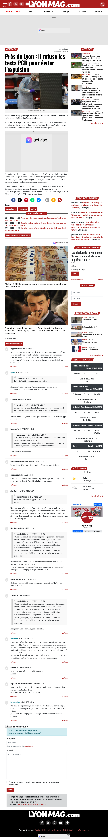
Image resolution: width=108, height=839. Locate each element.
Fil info (31, 12)
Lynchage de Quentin (90, 349)
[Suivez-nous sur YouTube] (60, 824)
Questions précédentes (77, 280)
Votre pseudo (11, 738)
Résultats (100, 280)
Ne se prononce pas (79, 269)
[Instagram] (21, 4)
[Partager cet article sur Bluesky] (39, 200)
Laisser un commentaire (14, 343)
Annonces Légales (48, 12)
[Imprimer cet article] (47, 200)
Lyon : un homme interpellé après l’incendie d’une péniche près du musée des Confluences (92, 116)
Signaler (66, 367)
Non (74, 266)
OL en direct (86, 54)
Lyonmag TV (98, 12)
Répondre (14, 367)
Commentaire (11, 750)
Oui (74, 262)
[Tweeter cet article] (20, 200)
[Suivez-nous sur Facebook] (87, 518)
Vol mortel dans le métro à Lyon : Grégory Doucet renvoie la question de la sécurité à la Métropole (87, 237)
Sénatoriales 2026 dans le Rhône (92, 335)
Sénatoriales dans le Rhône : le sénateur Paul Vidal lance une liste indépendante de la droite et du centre (92, 92)
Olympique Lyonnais (89, 341)
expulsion (11, 209)
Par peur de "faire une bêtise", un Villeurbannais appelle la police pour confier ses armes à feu (92, 105)
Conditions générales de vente (79, 830)
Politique (66, 12)
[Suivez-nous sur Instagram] (54, 824)
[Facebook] (9, 4)
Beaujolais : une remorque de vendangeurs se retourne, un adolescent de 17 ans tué (92, 68)
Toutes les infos (96, 123)
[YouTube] (27, 4)
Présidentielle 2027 (89, 327)
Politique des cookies (54, 830)
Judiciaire (11, 49)
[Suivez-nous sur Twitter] (48, 824)
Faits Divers (82, 12)
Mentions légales (40, 830)
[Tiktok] (33, 4)
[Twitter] (15, 4)
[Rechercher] (102, 4)
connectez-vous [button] (28, 746)
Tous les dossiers (95, 355)
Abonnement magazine (13, 12)
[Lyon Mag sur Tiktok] (67, 824)
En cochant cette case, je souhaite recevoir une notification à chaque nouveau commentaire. (34, 783)
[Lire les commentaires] (60, 200)
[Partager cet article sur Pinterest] (26, 200)
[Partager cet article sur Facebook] (13, 200)
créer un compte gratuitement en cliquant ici (31, 804)
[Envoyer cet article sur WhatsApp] (32, 200)
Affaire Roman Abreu (90, 319)
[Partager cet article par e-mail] (53, 200)
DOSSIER (84, 317)
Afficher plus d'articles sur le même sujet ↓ (18, 235)
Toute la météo (96, 496)
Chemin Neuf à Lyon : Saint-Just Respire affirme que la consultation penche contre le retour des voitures (86, 226)
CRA (34, 209)
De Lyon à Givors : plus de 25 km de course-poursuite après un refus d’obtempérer (92, 79)
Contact (65, 830)
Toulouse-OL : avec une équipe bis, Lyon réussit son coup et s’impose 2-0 (91, 58)
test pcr (24, 209)
